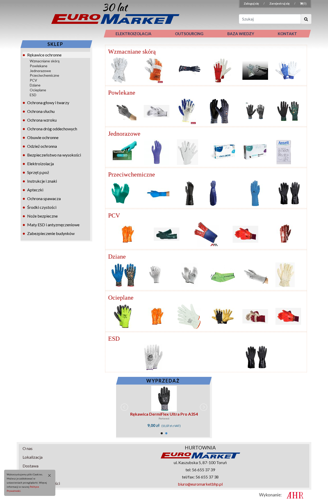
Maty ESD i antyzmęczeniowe (53, 224)
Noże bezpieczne (42, 215)
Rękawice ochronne (44, 54)
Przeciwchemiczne (44, 75)
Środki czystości (41, 207)
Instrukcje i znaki (42, 181)
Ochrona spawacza (44, 198)
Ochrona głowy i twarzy (48, 102)
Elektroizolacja (40, 163)
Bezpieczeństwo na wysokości (54, 154)
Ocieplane (38, 90)
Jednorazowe (40, 70)
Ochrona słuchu (41, 111)
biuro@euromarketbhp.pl (200, 484)
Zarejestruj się (279, 3)
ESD (33, 95)
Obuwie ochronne (42, 137)
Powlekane (38, 66)
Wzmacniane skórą (44, 61)
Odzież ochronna (42, 146)
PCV (33, 80)
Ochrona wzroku (42, 119)
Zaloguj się (251, 3)
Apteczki (35, 189)
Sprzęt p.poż (38, 172)
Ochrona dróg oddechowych (52, 128)
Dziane (35, 85)
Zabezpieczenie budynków (51, 233)
